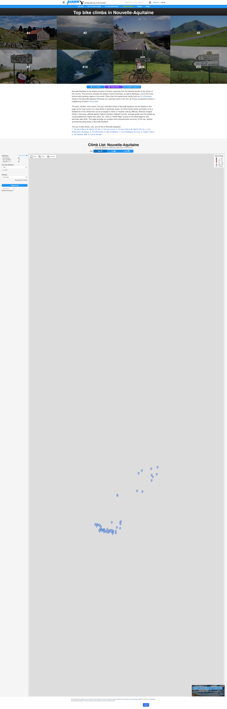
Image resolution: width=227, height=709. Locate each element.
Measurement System (7, 190)
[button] (110, 531)
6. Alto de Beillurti (111, 131)
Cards (126, 151)
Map (99, 151)
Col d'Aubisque (146, 96)
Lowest (4, 170)
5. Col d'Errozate (96, 131)
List (112, 151)
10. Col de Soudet (94, 134)
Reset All (14, 185)
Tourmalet (93, 101)
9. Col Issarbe (77, 134)
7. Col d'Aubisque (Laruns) (129, 131)
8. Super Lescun (147, 131)
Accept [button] (146, 705)
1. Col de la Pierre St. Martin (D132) (86, 129)
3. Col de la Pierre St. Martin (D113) (130, 129)
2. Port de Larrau (108, 129)
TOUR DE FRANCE (127, 6)
